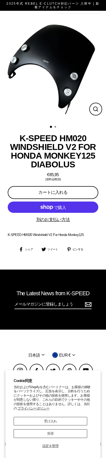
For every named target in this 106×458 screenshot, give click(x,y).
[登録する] (87, 304)
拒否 (50, 433)
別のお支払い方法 (53, 219)
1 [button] (51, 127)
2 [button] (56, 127)
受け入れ (50, 421)
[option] (53, 66)
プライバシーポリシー (33, 408)
